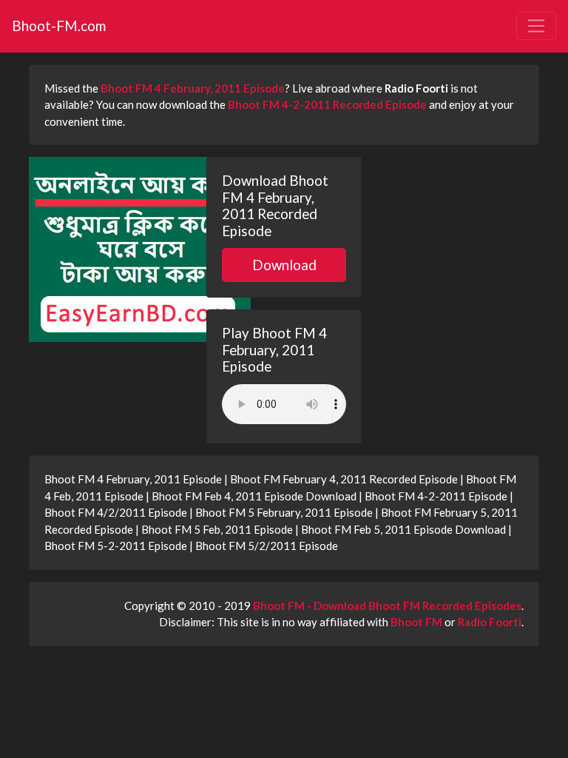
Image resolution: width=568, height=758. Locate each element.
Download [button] (284, 264)
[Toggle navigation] (536, 26)
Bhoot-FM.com (59, 25)
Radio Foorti (489, 621)
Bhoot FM (416, 621)
